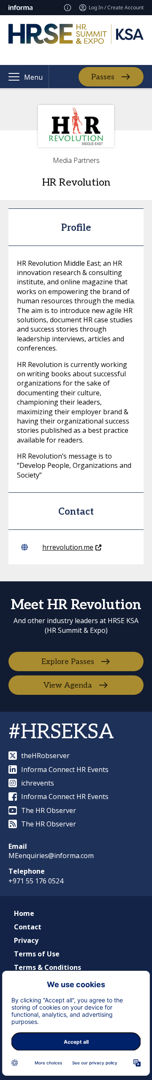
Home (24, 913)
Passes (102, 77)
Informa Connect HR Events (65, 769)
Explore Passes (67, 661)
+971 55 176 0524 (35, 881)
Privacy (26, 940)
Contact (27, 927)
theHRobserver (45, 755)
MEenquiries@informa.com (51, 855)
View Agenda (67, 685)
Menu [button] (33, 77)
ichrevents (37, 783)
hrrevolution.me (67, 547)
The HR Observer (48, 810)
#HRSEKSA (61, 732)
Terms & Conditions (47, 967)
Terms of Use (37, 953)
